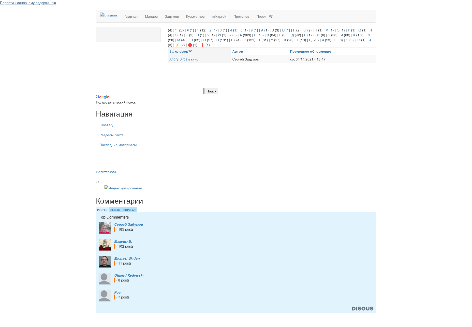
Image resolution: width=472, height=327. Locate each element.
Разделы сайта (112, 134)
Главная (131, 16)
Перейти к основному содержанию (28, 2)
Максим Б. (123, 241)
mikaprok (219, 16)
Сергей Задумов (128, 224)
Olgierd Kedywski (129, 275)
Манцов (151, 16)
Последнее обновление (310, 51)
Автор (237, 51)
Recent (115, 210)
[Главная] (110, 14)
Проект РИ (264, 16)
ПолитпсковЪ (106, 171)
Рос (117, 292)
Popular (129, 210)
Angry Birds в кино (183, 59)
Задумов (172, 16)
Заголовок (178, 51)
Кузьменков (195, 16)
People (102, 210)
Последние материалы (118, 144)
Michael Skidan (127, 258)
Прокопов (241, 16)
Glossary (106, 124)
